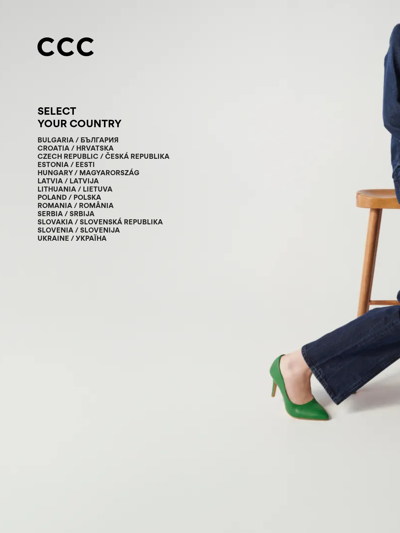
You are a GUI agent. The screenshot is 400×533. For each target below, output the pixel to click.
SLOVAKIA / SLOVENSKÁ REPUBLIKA (100, 222)
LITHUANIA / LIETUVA (75, 189)
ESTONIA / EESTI (66, 164)
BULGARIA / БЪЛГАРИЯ (78, 140)
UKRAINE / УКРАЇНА (72, 238)
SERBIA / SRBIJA (66, 214)
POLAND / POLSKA (69, 197)
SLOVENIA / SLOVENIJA (79, 230)
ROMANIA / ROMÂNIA (76, 205)
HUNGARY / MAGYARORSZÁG (88, 173)
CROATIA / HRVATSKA (76, 148)
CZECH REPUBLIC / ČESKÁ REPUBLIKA (104, 156)
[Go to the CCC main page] (66, 47)
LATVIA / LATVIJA (68, 181)
